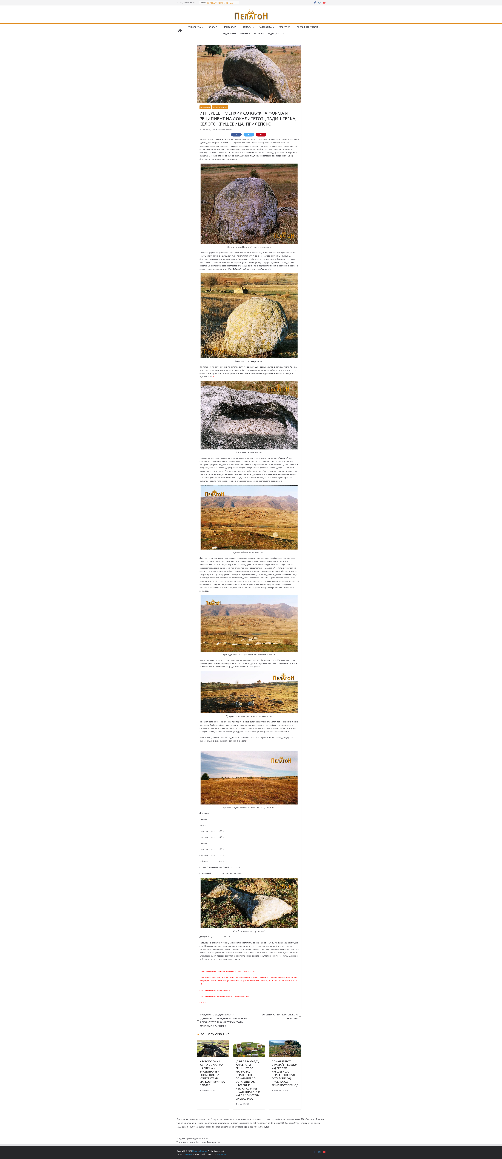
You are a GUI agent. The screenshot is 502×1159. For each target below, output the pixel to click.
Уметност (245, 33)
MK (284, 33)
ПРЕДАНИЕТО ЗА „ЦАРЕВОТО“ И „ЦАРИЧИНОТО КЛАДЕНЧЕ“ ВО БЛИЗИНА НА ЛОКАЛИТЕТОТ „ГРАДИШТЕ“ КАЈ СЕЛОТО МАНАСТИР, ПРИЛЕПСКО (223, 1020)
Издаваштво (229, 33)
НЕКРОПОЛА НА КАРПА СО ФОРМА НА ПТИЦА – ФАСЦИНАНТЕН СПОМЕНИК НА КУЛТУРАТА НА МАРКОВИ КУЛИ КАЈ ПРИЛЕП (212, 1073)
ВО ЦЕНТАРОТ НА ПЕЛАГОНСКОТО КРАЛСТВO (280, 1016)
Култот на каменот (220, 107)
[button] (202, 27)
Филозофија (265, 27)
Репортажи (284, 27)
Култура (247, 27)
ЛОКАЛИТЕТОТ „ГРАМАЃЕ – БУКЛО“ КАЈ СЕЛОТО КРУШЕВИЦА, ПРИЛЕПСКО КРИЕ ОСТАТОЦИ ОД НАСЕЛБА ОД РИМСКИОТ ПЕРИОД (285, 1073)
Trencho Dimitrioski (225, 130)
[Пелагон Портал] (179, 30)
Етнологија (230, 27)
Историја (212, 27)
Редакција (273, 33)
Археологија (194, 27)
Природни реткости (307, 27)
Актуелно (259, 33)
